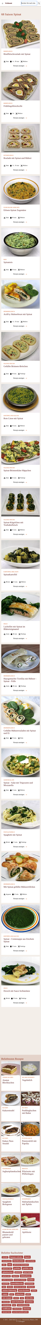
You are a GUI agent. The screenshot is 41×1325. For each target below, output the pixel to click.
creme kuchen (30, 1261)
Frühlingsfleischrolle (13, 106)
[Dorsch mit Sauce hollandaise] (20, 971)
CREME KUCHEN (7, 1077)
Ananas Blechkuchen (8, 1081)
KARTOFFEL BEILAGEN (11, 572)
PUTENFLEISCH (8, 155)
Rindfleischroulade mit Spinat (17, 54)
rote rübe (29, 1298)
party (11, 1294)
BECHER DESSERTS (28, 1077)
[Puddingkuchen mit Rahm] (30, 1098)
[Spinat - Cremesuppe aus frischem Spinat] (20, 919)
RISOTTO (25, 1168)
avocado (5, 1257)
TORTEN (24, 1229)
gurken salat (6, 1276)
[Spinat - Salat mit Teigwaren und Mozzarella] (20, 762)
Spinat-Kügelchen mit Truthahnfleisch (13, 523)
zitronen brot (6, 1312)
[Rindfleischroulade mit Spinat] (20, 34)
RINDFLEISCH (8, 51)
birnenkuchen (7, 1261)
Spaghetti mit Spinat (13, 835)
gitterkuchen (8, 1272)
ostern (5, 1294)
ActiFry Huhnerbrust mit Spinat (18, 314)
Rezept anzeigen (19, 66)
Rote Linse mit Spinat (13, 418)
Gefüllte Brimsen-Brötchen (16, 366)
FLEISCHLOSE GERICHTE (11, 207)
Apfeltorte (26, 1232)
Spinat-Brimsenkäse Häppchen (17, 470)
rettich (16, 1298)
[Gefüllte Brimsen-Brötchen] (20, 346)
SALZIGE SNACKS (9, 363)
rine (22, 1298)
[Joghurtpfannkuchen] (10, 1159)
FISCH (5, 624)
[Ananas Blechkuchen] (10, 1068)
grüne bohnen (28, 1272)
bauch (27, 1257)
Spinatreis (8, 262)
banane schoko (16, 1257)
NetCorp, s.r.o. (16, 1319)
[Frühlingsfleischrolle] (20, 86)
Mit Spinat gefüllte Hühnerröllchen (19, 887)
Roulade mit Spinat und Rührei (17, 158)
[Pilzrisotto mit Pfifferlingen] (30, 1159)
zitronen (26, 1309)
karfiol (30, 1280)
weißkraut (7, 1309)
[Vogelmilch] (30, 1068)
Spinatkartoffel (10, 574)
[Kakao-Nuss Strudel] (10, 1129)
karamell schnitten (20, 1280)
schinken (29, 1302)
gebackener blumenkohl (21, 1265)
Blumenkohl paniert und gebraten (8, 1234)
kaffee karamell (7, 1280)
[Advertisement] (20, 1033)
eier (9, 1264)
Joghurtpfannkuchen (11, 1171)
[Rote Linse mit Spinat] (20, 398)
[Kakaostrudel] (10, 1098)
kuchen (10, 1287)
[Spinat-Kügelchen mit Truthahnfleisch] (20, 502)
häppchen (15, 1276)
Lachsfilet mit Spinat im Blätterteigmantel (14, 627)
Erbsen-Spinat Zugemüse (15, 210)
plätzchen (20, 1294)
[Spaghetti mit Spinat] (20, 815)
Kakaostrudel (8, 1110)
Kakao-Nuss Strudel (7, 1142)
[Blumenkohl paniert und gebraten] (10, 1220)
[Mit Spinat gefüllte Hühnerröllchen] (20, 867)
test (14, 1305)
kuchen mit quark (20, 1287)
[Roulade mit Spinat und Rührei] (20, 138)
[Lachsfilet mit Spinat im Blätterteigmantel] (20, 606)
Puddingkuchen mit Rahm (29, 1111)
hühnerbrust (25, 1276)
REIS (5, 259)
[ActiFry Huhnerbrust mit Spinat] (20, 294)
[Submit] (39, 3)
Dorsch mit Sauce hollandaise (17, 991)
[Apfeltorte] (30, 1220)
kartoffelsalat (29, 1283)
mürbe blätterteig (9, 1290)
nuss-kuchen (24, 1290)
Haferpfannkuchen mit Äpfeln (30, 1203)
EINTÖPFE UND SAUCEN (11, 415)
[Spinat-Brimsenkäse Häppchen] (20, 450)
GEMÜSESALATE (9, 780)
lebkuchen (31, 1287)
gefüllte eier (27, 1268)
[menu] (2, 3)
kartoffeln (6, 1283)
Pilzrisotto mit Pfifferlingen (28, 1172)
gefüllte (17, 1268)
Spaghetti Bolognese (7, 1203)
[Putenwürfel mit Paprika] (30, 1129)
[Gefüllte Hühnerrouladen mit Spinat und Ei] (20, 710)
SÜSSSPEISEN (6, 1168)
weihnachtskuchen (23, 1305)
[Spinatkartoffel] (20, 554)
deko (4, 1265)
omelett (34, 1290)
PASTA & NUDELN (9, 832)
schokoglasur (6, 1305)
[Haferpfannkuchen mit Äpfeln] (30, 1190)
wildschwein (17, 1309)
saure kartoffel (17, 1302)
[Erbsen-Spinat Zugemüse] (20, 190)
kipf (4, 1287)
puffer (28, 1294)
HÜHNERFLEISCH (9, 311)
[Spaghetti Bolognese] (10, 1190)
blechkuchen (18, 1261)
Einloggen (22, 1321)
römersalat (6, 1302)
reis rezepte (7, 1298)
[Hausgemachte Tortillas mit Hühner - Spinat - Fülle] (20, 658)
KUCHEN (5, 1108)
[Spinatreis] (20, 242)
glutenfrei (18, 1272)
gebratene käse (7, 1268)
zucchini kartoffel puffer (20, 1312)
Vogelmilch (27, 1080)
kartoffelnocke (17, 1283)
